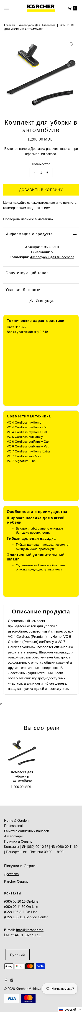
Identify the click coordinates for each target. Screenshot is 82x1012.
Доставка (38, 149)
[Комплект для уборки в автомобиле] (22, 752)
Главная (9, 25)
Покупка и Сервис (18, 841)
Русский (17, 955)
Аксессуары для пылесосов (37, 25)
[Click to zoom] (72, 44)
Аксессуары (13, 836)
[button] (70, 1009)
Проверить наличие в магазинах (28, 219)
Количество (41, 164)
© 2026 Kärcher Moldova (22, 989)
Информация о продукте (29, 234)
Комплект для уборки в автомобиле (22, 776)
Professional (13, 826)
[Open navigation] (6, 8)
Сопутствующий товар (27, 273)
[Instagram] (11, 980)
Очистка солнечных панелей (26, 831)
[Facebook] (6, 980)
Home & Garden (16, 820)
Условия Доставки (23, 290)
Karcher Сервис (16, 881)
